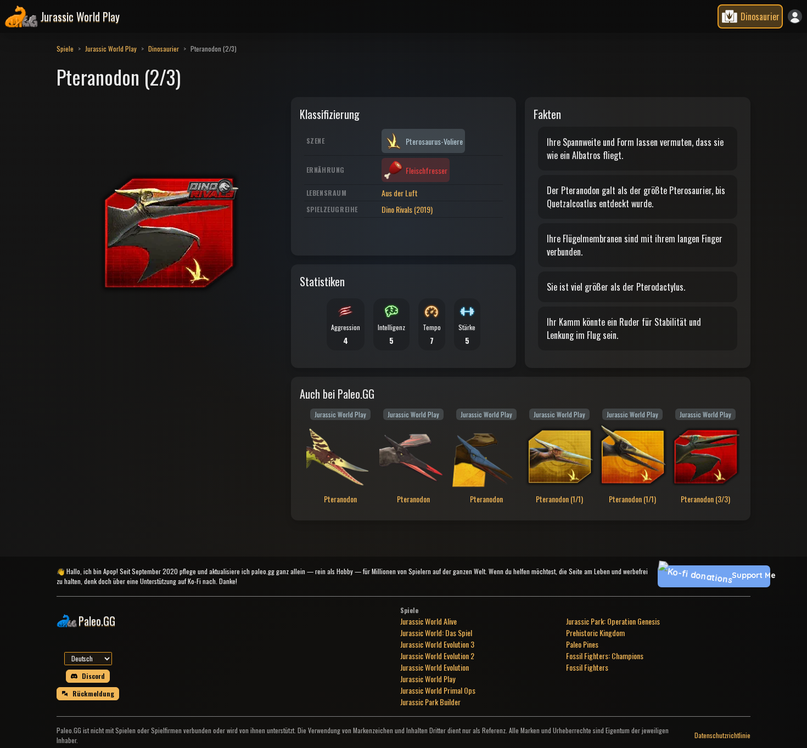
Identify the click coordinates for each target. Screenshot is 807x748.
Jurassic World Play (111, 48)
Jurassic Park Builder (430, 701)
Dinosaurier (163, 48)
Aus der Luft (400, 193)
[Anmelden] (795, 16)
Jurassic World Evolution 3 (437, 644)
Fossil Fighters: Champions (604, 655)
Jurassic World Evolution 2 (437, 655)
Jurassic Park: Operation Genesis (613, 621)
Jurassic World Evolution (434, 667)
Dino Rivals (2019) (407, 209)
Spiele (65, 48)
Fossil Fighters (587, 667)
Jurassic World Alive (428, 621)
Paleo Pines (582, 644)
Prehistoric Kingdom (595, 632)
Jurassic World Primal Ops (437, 690)
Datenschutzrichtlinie (722, 735)
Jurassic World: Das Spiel (436, 632)
